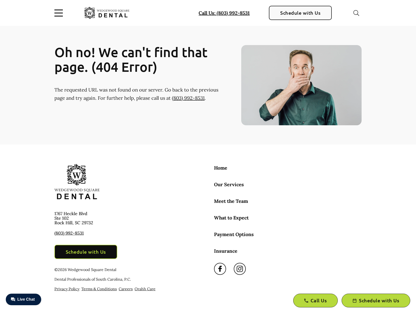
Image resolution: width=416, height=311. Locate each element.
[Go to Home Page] (106, 13)
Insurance (225, 251)
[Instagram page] (240, 269)
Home (220, 168)
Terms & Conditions (99, 288)
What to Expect (231, 218)
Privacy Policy (66, 288)
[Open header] (59, 13)
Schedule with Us (300, 13)
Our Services (229, 184)
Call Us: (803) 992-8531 (224, 13)
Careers (126, 288)
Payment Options (234, 234)
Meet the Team (231, 201)
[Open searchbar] (356, 13)
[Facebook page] (220, 269)
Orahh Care (145, 288)
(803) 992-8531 (188, 98)
